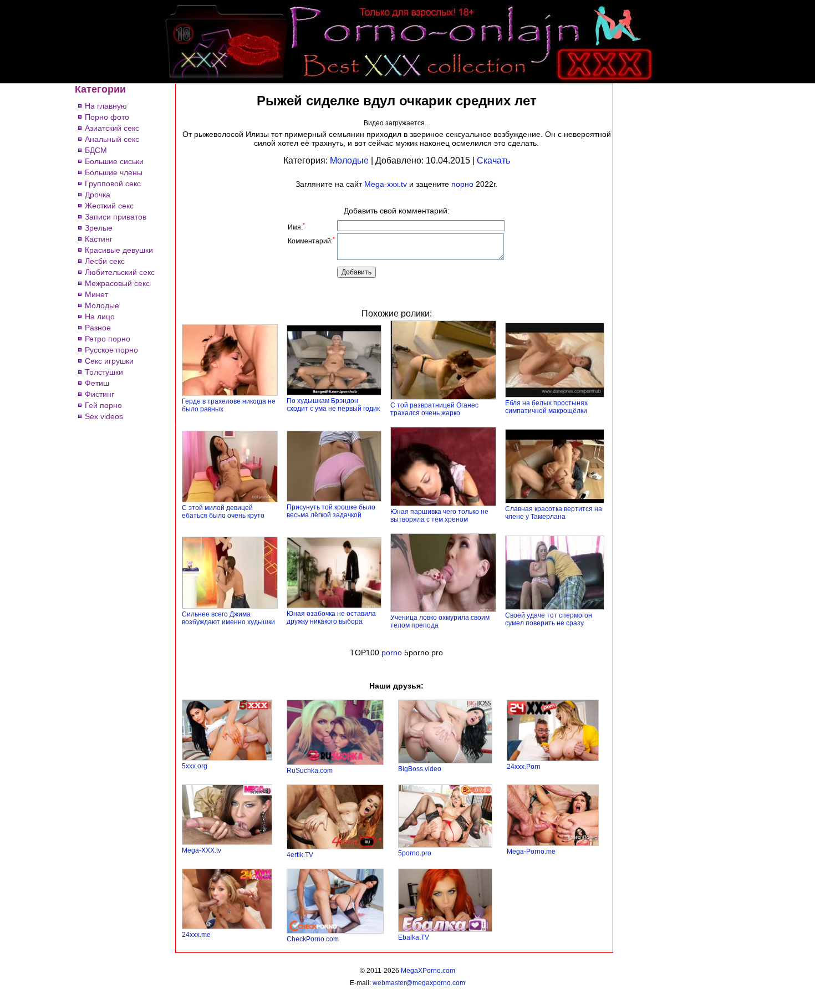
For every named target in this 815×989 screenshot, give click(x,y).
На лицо (100, 316)
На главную (106, 105)
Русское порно (111, 349)
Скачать (493, 160)
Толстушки (104, 372)
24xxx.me (196, 935)
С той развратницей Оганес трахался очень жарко (434, 409)
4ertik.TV (300, 855)
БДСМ (96, 150)
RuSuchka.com (310, 770)
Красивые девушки (119, 250)
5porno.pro (414, 853)
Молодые (102, 305)
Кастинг (99, 238)
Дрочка (97, 194)
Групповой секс (113, 183)
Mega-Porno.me (531, 851)
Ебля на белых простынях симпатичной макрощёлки (546, 407)
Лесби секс (105, 261)
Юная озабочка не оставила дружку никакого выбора (331, 617)
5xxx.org (194, 766)
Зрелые (99, 227)
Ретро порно (107, 338)
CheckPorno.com (313, 939)
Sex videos (104, 416)
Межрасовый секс (117, 283)
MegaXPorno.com (428, 971)
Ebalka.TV (413, 937)
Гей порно (103, 405)
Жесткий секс (109, 205)
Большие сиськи (114, 161)
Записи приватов (115, 216)
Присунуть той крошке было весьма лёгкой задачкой (331, 511)
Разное (98, 327)
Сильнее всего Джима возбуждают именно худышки (228, 618)
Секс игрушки (109, 360)
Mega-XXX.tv (201, 850)
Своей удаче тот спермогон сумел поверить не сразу (548, 619)
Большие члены (113, 172)
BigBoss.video (419, 769)
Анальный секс (112, 139)
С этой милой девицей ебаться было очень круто (223, 511)
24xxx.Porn (524, 767)
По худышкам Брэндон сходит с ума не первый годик (333, 404)
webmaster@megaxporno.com (419, 983)
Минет (96, 294)
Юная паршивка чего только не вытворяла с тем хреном (439, 515)
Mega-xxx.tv (385, 184)
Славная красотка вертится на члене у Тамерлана (553, 513)
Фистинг (99, 394)
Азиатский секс (112, 128)
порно (462, 184)
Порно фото (107, 117)
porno (391, 652)
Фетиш (97, 383)
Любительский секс (120, 272)
